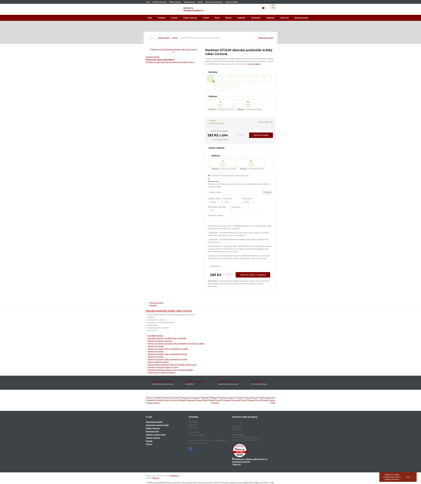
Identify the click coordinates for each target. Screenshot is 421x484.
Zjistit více (237, 464)
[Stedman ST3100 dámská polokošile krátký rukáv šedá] (210, 86)
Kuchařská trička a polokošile (174, 338)
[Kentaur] (158, 400)
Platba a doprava (175, 2)
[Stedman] (189, 400)
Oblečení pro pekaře (155, 351)
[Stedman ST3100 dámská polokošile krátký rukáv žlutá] (227, 78)
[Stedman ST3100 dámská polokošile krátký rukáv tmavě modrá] (251, 78)
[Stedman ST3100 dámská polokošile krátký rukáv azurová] (235, 86)
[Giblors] (158, 397)
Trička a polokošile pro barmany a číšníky (188, 344)
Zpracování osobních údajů (157, 425)
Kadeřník (241, 18)
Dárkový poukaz (301, 18)
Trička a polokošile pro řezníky (176, 359)
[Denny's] (150, 397)
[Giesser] (166, 397)
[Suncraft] (215, 403)
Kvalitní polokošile (186, 370)
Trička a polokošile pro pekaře (175, 354)
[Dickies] (264, 400)
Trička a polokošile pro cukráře (176, 349)
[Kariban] (150, 400)
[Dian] (204, 400)
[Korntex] (165, 400)
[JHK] (272, 403)
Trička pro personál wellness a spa (182, 365)
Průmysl (161, 18)
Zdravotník (255, 18)
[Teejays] (198, 400)
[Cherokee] (225, 400)
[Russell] (181, 400)
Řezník (229, 18)
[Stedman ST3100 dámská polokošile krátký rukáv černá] (227, 86)
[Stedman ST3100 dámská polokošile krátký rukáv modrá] (218, 86)
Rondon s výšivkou (231, 2)
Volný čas (284, 18)
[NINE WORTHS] (213, 397)
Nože (150, 18)
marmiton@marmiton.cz (193, 10)
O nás (148, 2)
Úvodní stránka (163, 38)
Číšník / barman (190, 18)
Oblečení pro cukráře (156, 346)
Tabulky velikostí (153, 438)
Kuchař (174, 18)
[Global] (210, 400)
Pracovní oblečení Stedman (164, 372)
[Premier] (173, 400)
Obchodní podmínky (160, 2)
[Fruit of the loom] (250, 397)
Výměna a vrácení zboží (155, 435)
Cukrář (206, 18)
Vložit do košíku (261, 135)
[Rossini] (250, 400)
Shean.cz (156, 478)
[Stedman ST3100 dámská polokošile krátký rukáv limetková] (235, 78)
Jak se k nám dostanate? (214, 2)
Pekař (217, 18)
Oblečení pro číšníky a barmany (160, 341)
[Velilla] (243, 400)
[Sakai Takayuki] (152, 403)
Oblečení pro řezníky (156, 357)
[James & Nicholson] (266, 397)
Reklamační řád (189, 2)
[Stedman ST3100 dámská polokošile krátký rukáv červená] (210, 78)
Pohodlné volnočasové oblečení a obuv (163, 367)
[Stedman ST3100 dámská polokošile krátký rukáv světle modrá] (268, 78)
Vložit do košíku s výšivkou (253, 275)
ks (241, 135)
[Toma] (235, 400)
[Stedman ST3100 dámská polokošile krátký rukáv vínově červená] (218, 78)
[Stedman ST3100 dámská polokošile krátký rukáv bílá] (243, 78)
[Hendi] (217, 400)
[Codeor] (238, 397)
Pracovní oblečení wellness (158, 362)
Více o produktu (254, 64)
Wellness (270, 18)
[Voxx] (257, 400)
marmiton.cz (174, 476)
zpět (151, 38)
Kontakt (200, 2)
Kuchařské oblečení (155, 336)
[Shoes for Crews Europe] (189, 397)
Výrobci (150, 372)
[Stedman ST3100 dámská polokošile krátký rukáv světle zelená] (259, 78)
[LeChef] (174, 397)
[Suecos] (271, 400)
